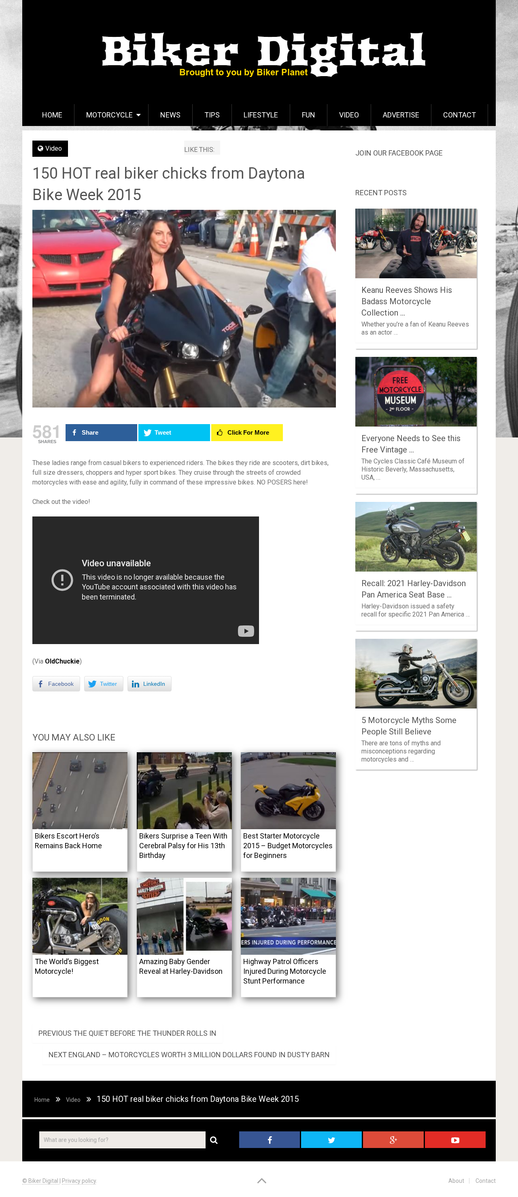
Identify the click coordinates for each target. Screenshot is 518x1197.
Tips (212, 115)
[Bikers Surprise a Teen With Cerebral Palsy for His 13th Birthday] (184, 790)
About (456, 1181)
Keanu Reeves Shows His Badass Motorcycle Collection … (406, 301)
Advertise (401, 115)
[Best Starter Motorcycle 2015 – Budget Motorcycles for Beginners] (288, 790)
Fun (308, 115)
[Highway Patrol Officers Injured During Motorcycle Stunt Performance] (288, 916)
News (170, 115)
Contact (459, 115)
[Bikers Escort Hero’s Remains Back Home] (79, 790)
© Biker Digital (40, 1181)
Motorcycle (109, 115)
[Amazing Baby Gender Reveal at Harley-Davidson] (184, 916)
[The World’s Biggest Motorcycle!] (79, 916)
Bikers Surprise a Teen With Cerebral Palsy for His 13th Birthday (183, 846)
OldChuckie (62, 661)
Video (349, 115)
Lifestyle (261, 115)
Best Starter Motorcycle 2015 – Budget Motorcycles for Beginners (288, 846)
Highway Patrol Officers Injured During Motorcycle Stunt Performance (284, 971)
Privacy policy (79, 1181)
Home (52, 115)
